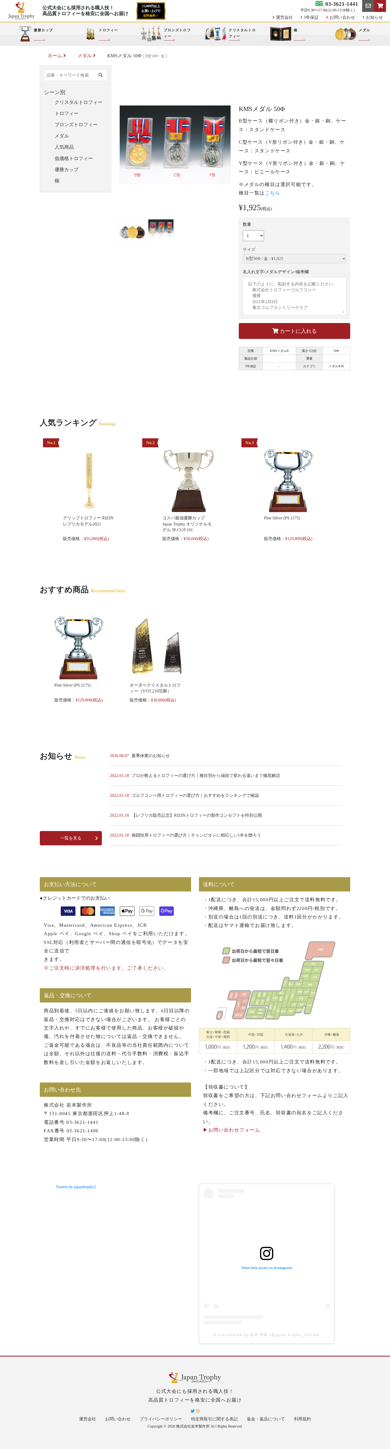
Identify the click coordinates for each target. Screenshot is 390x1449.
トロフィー (67, 113)
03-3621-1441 (341, 4)
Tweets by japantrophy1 (76, 1187)
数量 (247, 224)
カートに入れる (297, 331)
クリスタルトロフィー (78, 102)
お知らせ (374, 17)
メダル (84, 55)
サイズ (249, 250)
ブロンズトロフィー (76, 124)
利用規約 (302, 1419)
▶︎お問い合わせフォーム (231, 1130)
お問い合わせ (342, 17)
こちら (272, 193)
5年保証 (311, 17)
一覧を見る (70, 838)
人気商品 (64, 147)
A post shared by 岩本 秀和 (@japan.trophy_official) (267, 1335)
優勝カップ (67, 169)
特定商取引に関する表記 (214, 1419)
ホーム (55, 55)
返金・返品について (266, 1419)
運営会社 (284, 17)
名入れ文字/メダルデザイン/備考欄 (276, 272)
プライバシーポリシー (161, 1419)
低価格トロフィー (74, 158)
